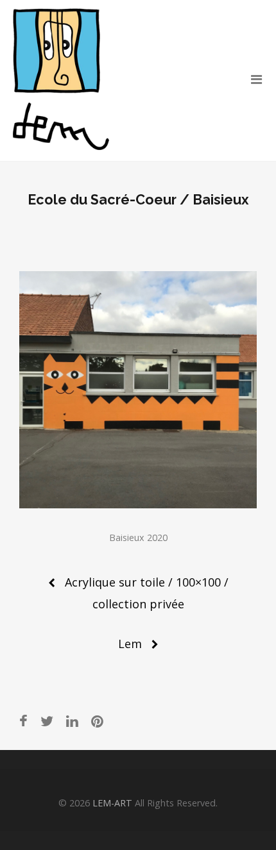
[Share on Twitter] (46, 721)
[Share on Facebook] (23, 721)
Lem (130, 643)
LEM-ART (112, 803)
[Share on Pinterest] (97, 721)
